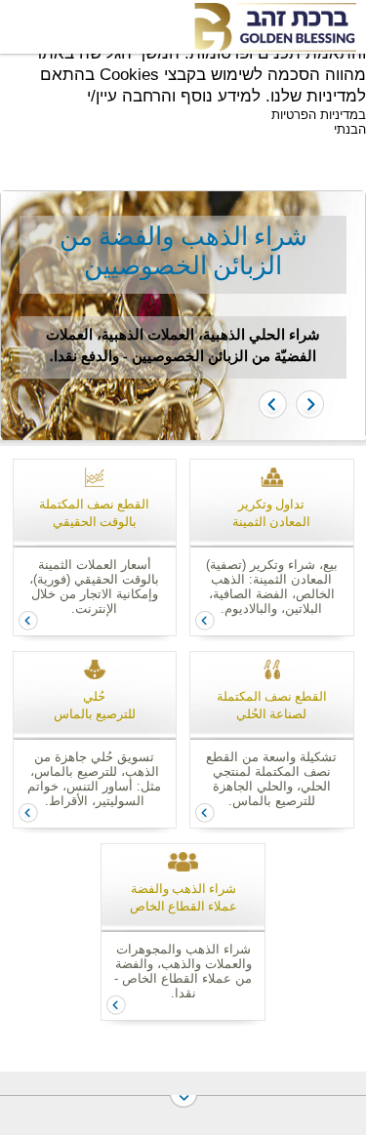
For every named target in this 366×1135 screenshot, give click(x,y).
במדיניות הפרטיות (318, 114)
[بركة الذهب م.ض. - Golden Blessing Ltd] (274, 27)
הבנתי (350, 129)
